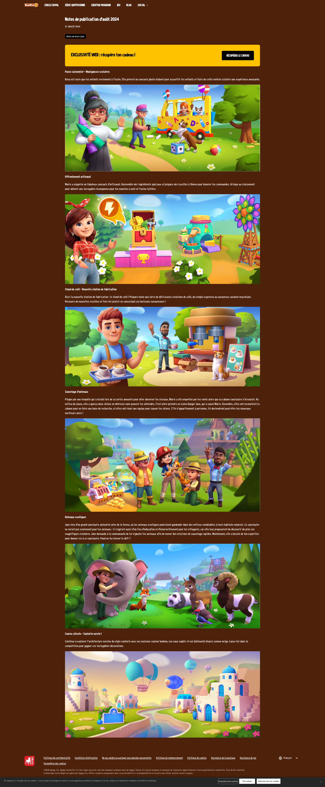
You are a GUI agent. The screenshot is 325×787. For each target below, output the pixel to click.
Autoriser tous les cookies (268, 781)
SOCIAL (141, 5)
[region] (162, 782)
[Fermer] (321, 782)
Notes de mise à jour (75, 36)
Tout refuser (247, 781)
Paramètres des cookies (55, 763)
